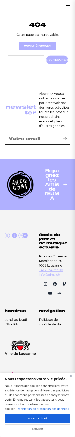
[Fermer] (71, 376)
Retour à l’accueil (37, 46)
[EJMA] (16, 5)
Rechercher (57, 59)
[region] (37, 405)
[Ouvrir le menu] (68, 5)
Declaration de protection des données (43, 409)
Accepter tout (37, 418)
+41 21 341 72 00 (51, 270)
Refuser (37, 428)
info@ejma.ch (49, 275)
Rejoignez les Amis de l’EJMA (52, 184)
